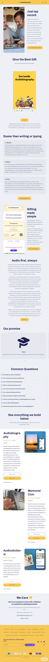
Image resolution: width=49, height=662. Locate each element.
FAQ (16, 629)
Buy (24, 120)
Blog (43, 632)
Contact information (25, 657)
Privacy (41, 629)
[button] (2, 2)
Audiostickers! (35, 629)
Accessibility (6, 632)
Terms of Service (14, 632)
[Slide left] (21, 361)
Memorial (29, 629)
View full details (7, 482)
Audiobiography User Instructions (27, 635)
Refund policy (22, 632)
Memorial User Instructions (12, 635)
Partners (29, 632)
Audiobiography (22, 629)
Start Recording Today (35, 47)
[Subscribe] (22, 644)
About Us (24, 319)
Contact (12, 629)
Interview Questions (36, 632)
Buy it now (12, 478)
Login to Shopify (39, 635)
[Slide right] (27, 361)
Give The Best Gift (33, 248)
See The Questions (24, 198)
